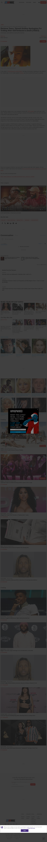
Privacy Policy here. (31, 828)
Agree (25, 830)
